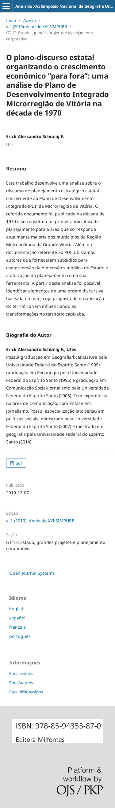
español (17, 618)
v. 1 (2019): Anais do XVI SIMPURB (36, 26)
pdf (18, 463)
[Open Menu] (6, 6)
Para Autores (21, 682)
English (17, 608)
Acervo (29, 20)
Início (11, 20)
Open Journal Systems (32, 573)
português (20, 636)
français (17, 627)
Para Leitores (21, 673)
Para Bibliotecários (26, 692)
